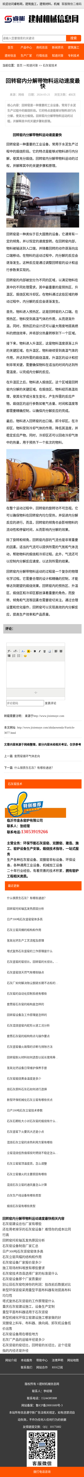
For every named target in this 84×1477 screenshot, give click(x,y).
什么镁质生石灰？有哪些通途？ (34, 767)
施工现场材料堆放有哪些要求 (23, 1268)
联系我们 (26, 1367)
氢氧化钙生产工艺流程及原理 (25, 940)
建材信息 (10, 55)
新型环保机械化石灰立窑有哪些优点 (30, 1099)
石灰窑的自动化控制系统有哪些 (27, 993)
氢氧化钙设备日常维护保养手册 (27, 1068)
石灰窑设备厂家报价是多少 (22, 1262)
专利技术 (73, 55)
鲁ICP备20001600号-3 (49, 1405)
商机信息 (42, 47)
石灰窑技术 (50, 65)
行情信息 (42, 55)
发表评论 (50, 703)
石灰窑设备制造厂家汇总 (20, 1246)
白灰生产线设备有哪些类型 (24, 1195)
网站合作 (42, 1367)
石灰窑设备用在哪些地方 (20, 1334)
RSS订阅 (57, 1367)
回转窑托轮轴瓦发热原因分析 (25, 908)
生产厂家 (26, 55)
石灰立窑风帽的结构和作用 (24, 929)
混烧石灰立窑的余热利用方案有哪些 (30, 1142)
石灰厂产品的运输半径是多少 (23, 1339)
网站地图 (73, 1360)
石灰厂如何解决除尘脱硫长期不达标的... (32, 983)
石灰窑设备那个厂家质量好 (22, 1279)
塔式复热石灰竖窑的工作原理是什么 (30, 951)
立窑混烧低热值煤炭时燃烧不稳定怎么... (32, 1153)
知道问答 (57, 55)
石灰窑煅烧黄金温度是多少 (24, 1078)
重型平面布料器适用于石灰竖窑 (25, 1312)
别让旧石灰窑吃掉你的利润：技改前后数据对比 (36, 1284)
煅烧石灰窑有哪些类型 (21, 1206)
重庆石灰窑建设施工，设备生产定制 (28, 1306)
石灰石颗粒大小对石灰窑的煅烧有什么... (32, 1121)
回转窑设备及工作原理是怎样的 (27, 1014)
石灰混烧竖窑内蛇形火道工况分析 (28, 1025)
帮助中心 (42, 1360)
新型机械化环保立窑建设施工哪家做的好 (31, 1317)
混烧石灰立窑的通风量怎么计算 (27, 1184)
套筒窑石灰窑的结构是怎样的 (25, 1004)
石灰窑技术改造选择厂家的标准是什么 (30, 1273)
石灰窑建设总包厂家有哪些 (22, 1224)
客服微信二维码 (72, 4)
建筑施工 (73, 47)
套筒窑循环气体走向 (27, 756)
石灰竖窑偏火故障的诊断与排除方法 (30, 1046)
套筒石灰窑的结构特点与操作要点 (28, 1036)
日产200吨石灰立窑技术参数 (25, 1110)
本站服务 (26, 1360)
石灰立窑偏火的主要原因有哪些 (27, 1174)
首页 (10, 47)
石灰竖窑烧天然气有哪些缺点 (25, 972)
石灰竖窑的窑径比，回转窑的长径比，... (32, 961)
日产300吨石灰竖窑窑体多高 (25, 919)
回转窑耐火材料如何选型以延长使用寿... (32, 1057)
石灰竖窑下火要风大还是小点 (25, 1131)
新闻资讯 (57, 47)
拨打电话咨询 (42, 1471)
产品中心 (26, 47)
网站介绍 (11, 1360)
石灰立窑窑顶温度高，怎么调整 (27, 1163)
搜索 (73, 38)
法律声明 (57, 1360)
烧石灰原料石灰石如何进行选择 (27, 1089)
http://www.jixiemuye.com (48, 715)
